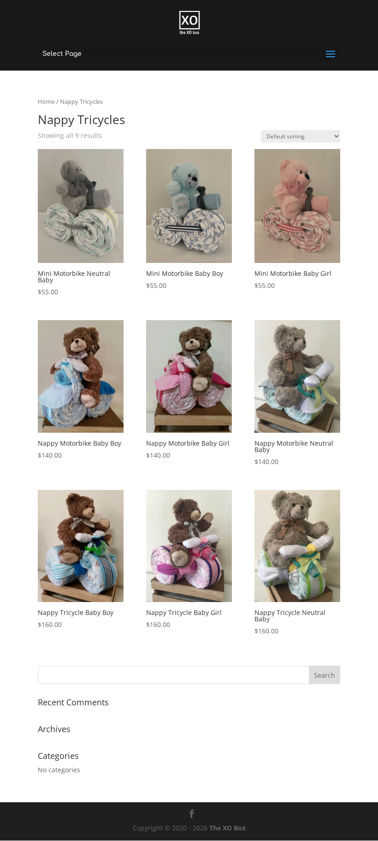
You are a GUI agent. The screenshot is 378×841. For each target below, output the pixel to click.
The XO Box (227, 827)
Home (46, 101)
